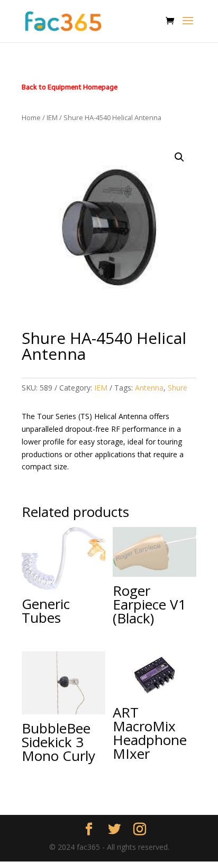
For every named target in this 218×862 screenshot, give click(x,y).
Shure (177, 388)
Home (31, 117)
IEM (52, 117)
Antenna (149, 388)
